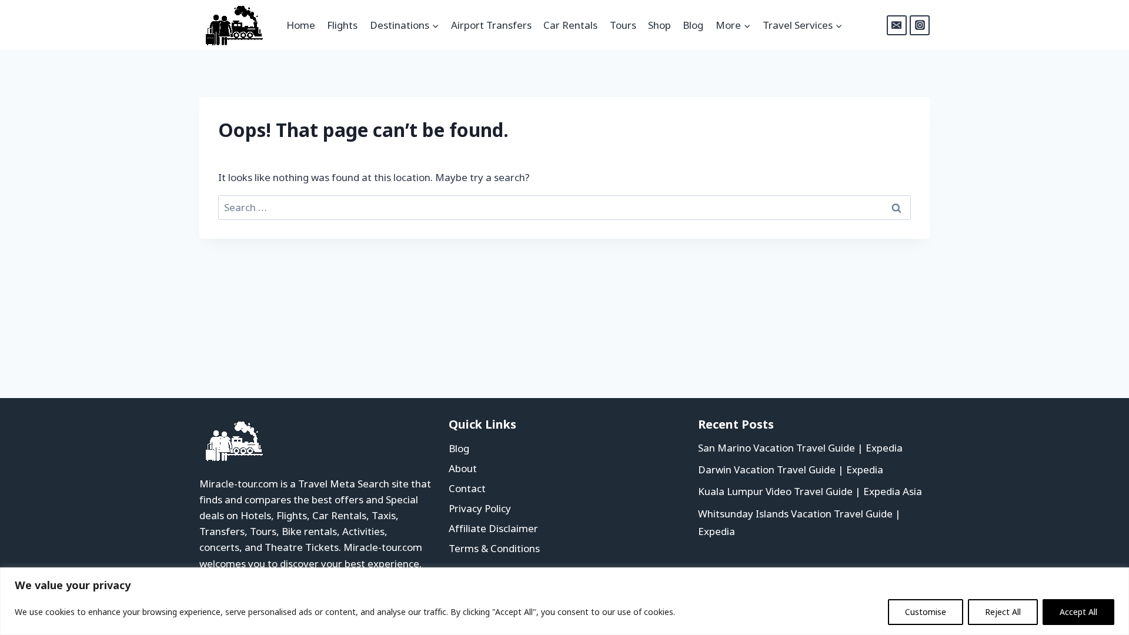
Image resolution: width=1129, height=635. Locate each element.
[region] (564, 601)
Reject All (1003, 611)
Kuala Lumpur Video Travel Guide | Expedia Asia (810, 491)
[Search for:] (564, 207)
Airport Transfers (491, 25)
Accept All (1078, 611)
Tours (623, 25)
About (463, 468)
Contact (467, 488)
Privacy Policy (480, 508)
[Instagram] (920, 25)
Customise (925, 611)
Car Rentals (570, 25)
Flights (342, 25)
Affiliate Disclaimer (493, 528)
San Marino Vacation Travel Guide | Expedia (800, 447)
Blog (693, 25)
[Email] (897, 25)
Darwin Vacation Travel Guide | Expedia (790, 469)
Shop (659, 25)
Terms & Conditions (494, 548)
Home (300, 25)
